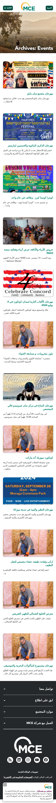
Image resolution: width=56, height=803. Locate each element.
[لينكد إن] (19, 760)
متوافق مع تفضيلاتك (44, 791)
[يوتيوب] (37, 760)
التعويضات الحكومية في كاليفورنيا (18, 777)
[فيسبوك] (46, 760)
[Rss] (10, 760)
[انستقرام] (28, 760)
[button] (5, 784)
